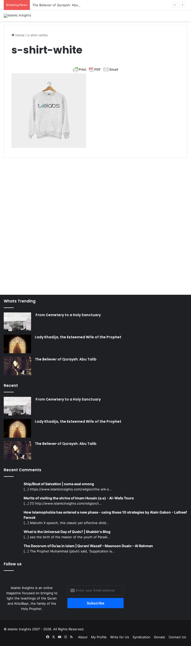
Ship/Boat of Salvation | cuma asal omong (59, 484)
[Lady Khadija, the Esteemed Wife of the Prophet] (17, 344)
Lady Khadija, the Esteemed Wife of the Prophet (78, 337)
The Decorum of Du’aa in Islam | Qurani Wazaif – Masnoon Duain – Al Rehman (88, 546)
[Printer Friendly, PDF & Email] (95, 69)
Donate (159, 637)
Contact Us (177, 637)
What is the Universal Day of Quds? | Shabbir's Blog (67, 531)
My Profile (99, 637)
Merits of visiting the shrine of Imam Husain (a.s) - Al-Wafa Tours (79, 498)
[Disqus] (95, 223)
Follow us (13, 564)
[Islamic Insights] (17, 16)
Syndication (141, 637)
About (83, 637)
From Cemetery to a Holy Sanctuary (68, 314)
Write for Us (119, 637)
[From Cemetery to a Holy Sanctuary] (17, 321)
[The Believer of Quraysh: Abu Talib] (17, 366)
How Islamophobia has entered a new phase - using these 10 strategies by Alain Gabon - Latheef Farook (105, 515)
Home (19, 35)
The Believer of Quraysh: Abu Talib (59, 5)
